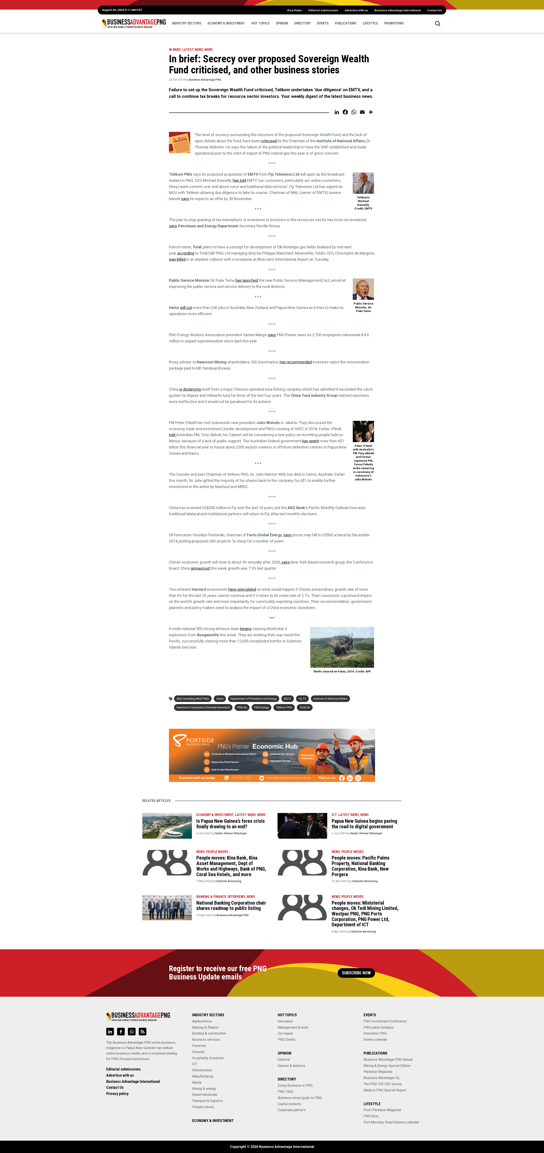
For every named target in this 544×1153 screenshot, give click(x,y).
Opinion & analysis (291, 1066)
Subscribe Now (356, 973)
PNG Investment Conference (385, 1021)
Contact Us (434, 10)
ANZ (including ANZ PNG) (193, 698)
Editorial (284, 1060)
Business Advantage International (397, 10)
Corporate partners (292, 1110)
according (185, 253)
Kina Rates (294, 10)
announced (200, 568)
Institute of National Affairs (330, 698)
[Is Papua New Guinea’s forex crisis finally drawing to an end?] (167, 826)
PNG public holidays (379, 1027)
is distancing (190, 389)
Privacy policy (117, 1093)
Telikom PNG (284, 707)
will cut (186, 307)
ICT (334, 815)
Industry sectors (186, 23)
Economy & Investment (226, 23)
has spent (310, 441)
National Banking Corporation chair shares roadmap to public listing (231, 905)
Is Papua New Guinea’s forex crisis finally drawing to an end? (230, 824)
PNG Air (242, 707)
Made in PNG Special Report (385, 1090)
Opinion (282, 23)
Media (196, 1082)
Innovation (285, 1021)
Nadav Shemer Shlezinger (231, 833)
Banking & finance (205, 1027)
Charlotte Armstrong (228, 881)
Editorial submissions (323, 10)
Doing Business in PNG (295, 1085)
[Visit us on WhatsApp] (132, 1031)
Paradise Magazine (378, 1072)
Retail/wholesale (204, 1095)
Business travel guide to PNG (300, 1098)
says (185, 198)
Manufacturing (202, 1076)
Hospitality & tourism (208, 1058)
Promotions (394, 23)
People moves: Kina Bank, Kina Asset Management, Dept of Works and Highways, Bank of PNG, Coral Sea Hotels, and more (231, 866)
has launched (246, 280)
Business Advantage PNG (205, 79)
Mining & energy (204, 1089)
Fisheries (199, 1046)
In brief (175, 50)
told (172, 435)
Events (323, 23)
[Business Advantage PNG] (134, 23)
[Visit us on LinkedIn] (110, 1031)
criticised (269, 141)
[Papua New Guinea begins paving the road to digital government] (302, 826)
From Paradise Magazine (382, 1110)
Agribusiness (202, 1021)
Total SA (304, 707)
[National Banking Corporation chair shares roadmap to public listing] (167, 908)
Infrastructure (202, 1070)
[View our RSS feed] (142, 1031)
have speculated (242, 589)
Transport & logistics (207, 1101)
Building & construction (209, 1033)
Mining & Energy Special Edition (387, 1066)
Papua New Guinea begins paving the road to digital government (364, 824)
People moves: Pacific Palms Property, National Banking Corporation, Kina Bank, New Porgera (361, 866)
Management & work (293, 1027)
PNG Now (371, 1116)
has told (239, 180)
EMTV (287, 698)
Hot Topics (260, 23)
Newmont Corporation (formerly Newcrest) (203, 707)
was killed (177, 259)
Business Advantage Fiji (381, 1078)
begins (246, 628)
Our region (285, 1033)
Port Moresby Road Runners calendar (391, 1122)
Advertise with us (356, 10)
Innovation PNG (375, 1033)
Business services (206, 1040)
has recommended (296, 362)
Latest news (192, 50)
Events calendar (375, 1040)
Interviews (236, 897)
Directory (302, 23)
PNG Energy (261, 707)
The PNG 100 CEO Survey (383, 1084)
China (219, 698)
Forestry (198, 1052)
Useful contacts (289, 1104)
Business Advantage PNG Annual (388, 1060)
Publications (345, 23)
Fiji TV (302, 698)
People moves (217, 852)
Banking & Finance (211, 897)
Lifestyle (370, 23)
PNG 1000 (285, 1092)
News (208, 50)
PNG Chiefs (286, 1040)
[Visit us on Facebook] (121, 1031)
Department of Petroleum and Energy (254, 698)
